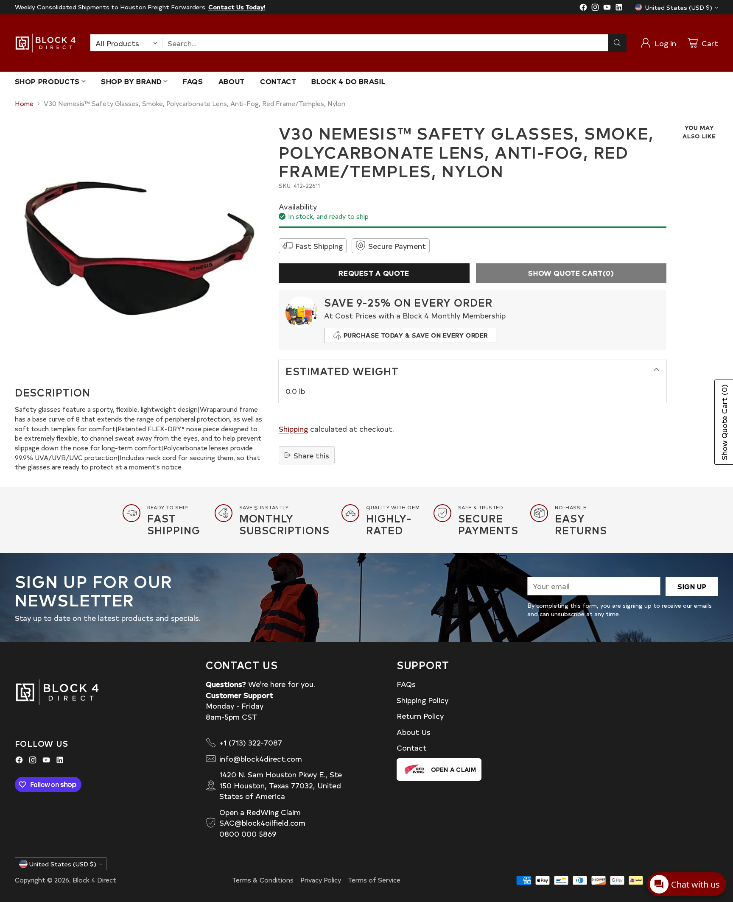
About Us (414, 732)
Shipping (293, 428)
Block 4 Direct (94, 879)
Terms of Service (374, 879)
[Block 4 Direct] (45, 43)
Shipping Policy (422, 700)
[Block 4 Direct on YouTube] (607, 8)
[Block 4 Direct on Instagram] (595, 8)
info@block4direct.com (260, 758)
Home (24, 103)
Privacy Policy (320, 879)
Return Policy (420, 715)
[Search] (617, 43)
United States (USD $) (678, 7)
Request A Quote (374, 272)
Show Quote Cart (571, 272)
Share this (311, 455)
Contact (412, 747)
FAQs (406, 684)
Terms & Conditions (263, 879)
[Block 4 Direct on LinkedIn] (619, 8)
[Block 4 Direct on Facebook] (583, 8)
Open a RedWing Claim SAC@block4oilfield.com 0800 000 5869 (262, 822)
